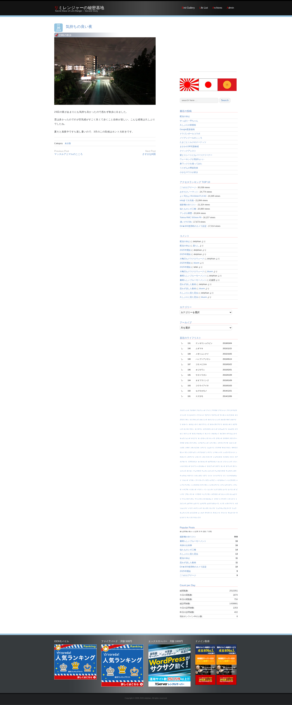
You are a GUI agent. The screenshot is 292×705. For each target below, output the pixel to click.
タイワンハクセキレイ (198, 466)
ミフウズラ (223, 499)
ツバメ (210, 476)
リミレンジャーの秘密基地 (79, 7)
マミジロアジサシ (188, 499)
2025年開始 (185, 250)
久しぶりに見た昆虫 (189, 293)
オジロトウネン (189, 429)
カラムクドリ (222, 429)
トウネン (192, 480)
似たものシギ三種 (188, 209)
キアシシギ (187, 434)
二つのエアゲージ (188, 187)
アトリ (208, 410)
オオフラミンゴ (204, 424)
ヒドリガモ (218, 489)
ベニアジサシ (206, 494)
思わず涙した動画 (188, 284)
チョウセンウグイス (186, 476)
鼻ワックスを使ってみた (191, 163)
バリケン (200, 489)
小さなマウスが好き (189, 172)
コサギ (187, 448)
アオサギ (193, 410)
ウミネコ (223, 415)
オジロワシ (198, 429)
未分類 (68, 143)
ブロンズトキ (189, 494)
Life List (203, 7)
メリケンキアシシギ (195, 508)
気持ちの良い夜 (79, 26)
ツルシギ (185, 480)
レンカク (201, 513)
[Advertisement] (208, 48)
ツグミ (204, 476)
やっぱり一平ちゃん (189, 121)
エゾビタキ (230, 415)
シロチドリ (190, 457)
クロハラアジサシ (191, 443)
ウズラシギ (215, 415)
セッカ (219, 462)
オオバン (185, 424)
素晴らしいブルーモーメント (193, 276)
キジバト (208, 434)
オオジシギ (203, 420)
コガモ (182, 448)
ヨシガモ (205, 508)
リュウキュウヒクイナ (223, 508)
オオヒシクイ (193, 424)
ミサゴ (216, 499)
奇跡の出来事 (186, 545)
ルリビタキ (193, 513)
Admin (230, 7)
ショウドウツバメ (229, 452)
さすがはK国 (149, 154)
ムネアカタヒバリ (213, 503)
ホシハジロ (225, 494)
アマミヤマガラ (231, 410)
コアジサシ (213, 443)
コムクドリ (210, 448)
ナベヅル (199, 480)
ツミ (224, 476)
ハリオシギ (192, 489)
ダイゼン (190, 471)
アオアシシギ (184, 410)
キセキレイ (215, 434)
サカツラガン (226, 448)
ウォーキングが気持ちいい (192, 159)
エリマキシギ (194, 420)
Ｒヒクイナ (232, 513)
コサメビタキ (194, 448)
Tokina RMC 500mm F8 (190, 217)
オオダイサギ (225, 420)
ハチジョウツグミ (226, 485)
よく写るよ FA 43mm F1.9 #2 (193, 196)
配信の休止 (185, 116)
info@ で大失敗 (187, 200)
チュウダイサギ (219, 471)
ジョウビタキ (217, 457)
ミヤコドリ (231, 499)
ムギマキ (190, 503)
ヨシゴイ (212, 508)
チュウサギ (197, 471)
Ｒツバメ (224, 513)
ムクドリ (196, 503)
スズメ (231, 457)
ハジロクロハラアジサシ (199, 485)
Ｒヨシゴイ (197, 517)
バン (205, 489)
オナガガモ (207, 429)
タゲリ (217, 466)
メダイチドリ (229, 503)
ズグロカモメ (192, 462)
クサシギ (219, 438)
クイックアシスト (188, 151)
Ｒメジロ (190, 517)
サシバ (182, 452)
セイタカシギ (202, 462)
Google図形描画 (187, 129)
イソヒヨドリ (191, 415)
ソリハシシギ (227, 462)
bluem (196, 263)
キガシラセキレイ (198, 434)
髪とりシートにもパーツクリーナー (196, 155)
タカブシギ (211, 466)
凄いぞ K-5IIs (186, 222)
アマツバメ (222, 410)
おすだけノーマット (189, 192)
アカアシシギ (200, 410)
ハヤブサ (185, 489)
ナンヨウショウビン (209, 480)
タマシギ (229, 466)
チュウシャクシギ (208, 471)
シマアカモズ (200, 452)
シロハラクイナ (207, 457)
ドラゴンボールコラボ (190, 133)
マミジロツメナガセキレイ (204, 499)
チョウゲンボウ (231, 471)
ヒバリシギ (231, 489)
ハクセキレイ (221, 480)
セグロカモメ (212, 462)
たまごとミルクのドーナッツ (193, 142)
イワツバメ (200, 415)
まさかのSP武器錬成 (189, 146)
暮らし (196, 246)
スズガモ (226, 457)
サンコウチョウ (190, 452)
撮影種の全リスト (188, 205)
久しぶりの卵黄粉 (188, 125)
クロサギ (226, 438)
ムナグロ (203, 503)
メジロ (222, 503)
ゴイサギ (218, 448)
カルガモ (231, 429)
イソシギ (183, 415)
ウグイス (208, 415)
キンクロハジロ (203, 438)
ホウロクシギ (216, 494)
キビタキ (223, 434)
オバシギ (214, 429)
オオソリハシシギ (214, 420)
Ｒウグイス (208, 513)
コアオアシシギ (203, 443)
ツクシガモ (198, 476)
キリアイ (194, 438)
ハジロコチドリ (214, 485)
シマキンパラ (217, 452)
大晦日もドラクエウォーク (192, 258)
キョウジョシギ (185, 438)
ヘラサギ (198, 494)
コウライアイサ (222, 443)
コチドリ (203, 448)
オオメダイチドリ (216, 424)
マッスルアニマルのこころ (68, 154)
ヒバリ (225, 489)
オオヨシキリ (227, 424)
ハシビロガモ (231, 480)
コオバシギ (232, 443)
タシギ (223, 466)
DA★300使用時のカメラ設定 (193, 226)
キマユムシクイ (231, 434)
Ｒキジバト (217, 513)
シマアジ (209, 452)
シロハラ (198, 457)
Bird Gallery (188, 7)
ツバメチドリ (217, 476)
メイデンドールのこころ (191, 138)
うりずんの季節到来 (189, 168)
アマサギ (214, 410)
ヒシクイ (211, 489)
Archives (217, 7)
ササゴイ (235, 448)
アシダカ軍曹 (186, 213)
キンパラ (212, 438)
